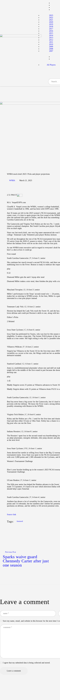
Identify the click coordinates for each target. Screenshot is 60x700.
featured (20, 521)
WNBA (12, 180)
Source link (11, 514)
